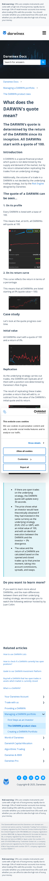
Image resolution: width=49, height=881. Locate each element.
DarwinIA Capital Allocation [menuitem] (18, 743)
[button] (43, 697)
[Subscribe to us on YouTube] (37, 778)
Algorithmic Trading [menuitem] (15, 749)
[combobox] (22, 62)
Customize (23, 459)
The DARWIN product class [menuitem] (22, 725)
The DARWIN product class (17, 94)
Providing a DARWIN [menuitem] (15, 708)
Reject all (24, 467)
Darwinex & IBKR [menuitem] (13, 755)
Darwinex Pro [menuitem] (12, 760)
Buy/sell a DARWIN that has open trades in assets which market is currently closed (22, 679)
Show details (34, 443)
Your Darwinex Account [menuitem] (16, 696)
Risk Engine (38, 183)
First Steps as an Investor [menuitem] (20, 719)
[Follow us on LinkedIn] (43, 778)
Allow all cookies (24, 451)
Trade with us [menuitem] (12, 702)
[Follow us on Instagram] (31, 778)
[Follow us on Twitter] (25, 778)
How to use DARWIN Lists (14, 654)
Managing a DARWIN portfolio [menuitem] (20, 714)
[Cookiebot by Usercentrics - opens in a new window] (34, 412)
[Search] (43, 62)
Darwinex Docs (15, 56)
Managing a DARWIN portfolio (19, 87)
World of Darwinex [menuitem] (14, 737)
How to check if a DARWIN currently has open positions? (23, 662)
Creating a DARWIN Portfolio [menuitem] (22, 731)
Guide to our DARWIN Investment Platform (22, 671)
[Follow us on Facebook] (19, 778)
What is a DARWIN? (12, 688)
